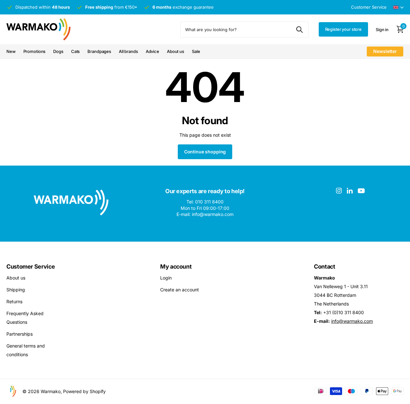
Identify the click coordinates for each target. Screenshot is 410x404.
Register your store (343, 29)
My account (176, 266)
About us (175, 51)
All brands (128, 51)
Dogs (58, 51)
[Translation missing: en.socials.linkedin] (350, 190)
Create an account (179, 289)
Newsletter (385, 51)
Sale (196, 51)
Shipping (15, 289)
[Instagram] (339, 190)
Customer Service (30, 266)
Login (166, 277)
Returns (14, 301)
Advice (152, 51)
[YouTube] (361, 190)
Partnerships (19, 334)
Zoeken (299, 29)
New (11, 51)
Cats (75, 51)
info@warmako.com (352, 321)
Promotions (34, 51)
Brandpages (99, 51)
